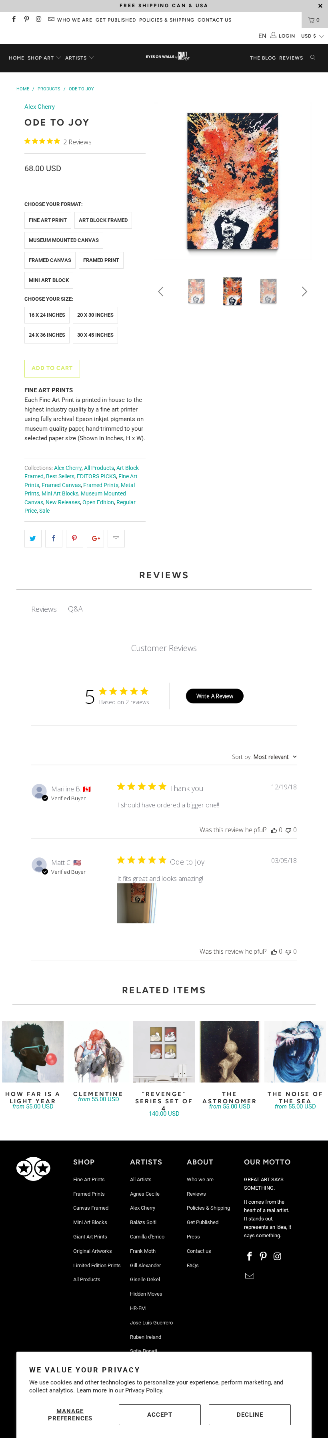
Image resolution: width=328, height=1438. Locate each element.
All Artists (141, 1179)
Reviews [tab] (44, 609)
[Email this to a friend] (116, 538)
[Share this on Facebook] (53, 538)
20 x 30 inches (95, 315)
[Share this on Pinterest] (74, 538)
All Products (99, 468)
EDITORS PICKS (96, 476)
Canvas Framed (90, 1208)
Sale (44, 510)
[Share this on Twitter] (33, 538)
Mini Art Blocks (60, 493)
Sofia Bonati (143, 1351)
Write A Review (214, 696)
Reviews (291, 58)
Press (193, 1237)
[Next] (303, 182)
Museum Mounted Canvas (64, 240)
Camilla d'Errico (147, 1237)
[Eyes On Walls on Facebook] (13, 20)
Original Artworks (92, 1251)
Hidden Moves (146, 1294)
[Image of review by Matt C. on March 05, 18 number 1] (137, 903)
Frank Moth (143, 1251)
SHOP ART (41, 58)
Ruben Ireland (145, 1337)
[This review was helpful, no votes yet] (274, 829)
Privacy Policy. (144, 1390)
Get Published (116, 20)
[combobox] (264, 757)
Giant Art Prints (90, 1237)
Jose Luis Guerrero (151, 1323)
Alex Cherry (39, 106)
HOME (16, 58)
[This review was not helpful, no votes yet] (288, 829)
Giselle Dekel (145, 1279)
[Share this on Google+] (95, 538)
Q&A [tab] (75, 608)
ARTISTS (76, 58)
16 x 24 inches (47, 315)
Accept (159, 1414)
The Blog (263, 58)
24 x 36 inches (47, 335)
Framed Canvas (50, 260)
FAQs (193, 1265)
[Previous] (161, 182)
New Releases (63, 502)
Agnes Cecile (145, 1194)
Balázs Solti (143, 1222)
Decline (250, 1414)
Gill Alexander (145, 1265)
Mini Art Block (49, 280)
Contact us (215, 20)
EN (262, 36)
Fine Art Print (48, 220)
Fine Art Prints (89, 1179)
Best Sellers (60, 476)
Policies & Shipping (166, 20)
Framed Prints (100, 485)
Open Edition (98, 502)
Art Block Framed (103, 220)
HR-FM (138, 1308)
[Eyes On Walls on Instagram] (38, 20)
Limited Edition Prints (97, 1265)
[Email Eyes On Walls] (51, 20)
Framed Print (101, 260)
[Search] (313, 58)
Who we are (74, 20)
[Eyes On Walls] (168, 57)
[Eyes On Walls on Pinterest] (25, 20)
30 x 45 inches (95, 335)
